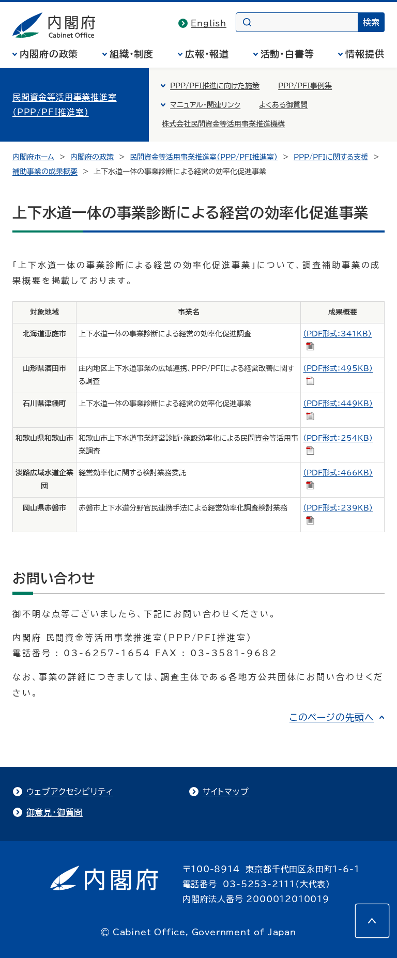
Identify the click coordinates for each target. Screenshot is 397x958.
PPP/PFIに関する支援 (331, 157)
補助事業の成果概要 (45, 171)
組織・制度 (132, 53)
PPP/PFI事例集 (305, 85)
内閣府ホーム (33, 157)
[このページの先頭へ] (372, 920)
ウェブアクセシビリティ (69, 791)
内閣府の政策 (49, 53)
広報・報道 (207, 53)
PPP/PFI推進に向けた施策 (214, 85)
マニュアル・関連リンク (205, 105)
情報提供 (365, 53)
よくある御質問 (283, 105)
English (208, 23)
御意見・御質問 (54, 812)
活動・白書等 (287, 53)
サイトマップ (226, 791)
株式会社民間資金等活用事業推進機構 (223, 124)
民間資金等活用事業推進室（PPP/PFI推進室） (64, 104)
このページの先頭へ (331, 717)
